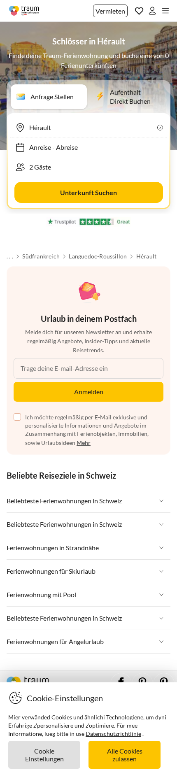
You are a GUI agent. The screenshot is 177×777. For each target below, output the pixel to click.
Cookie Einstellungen (44, 755)
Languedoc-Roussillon (98, 256)
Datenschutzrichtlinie (113, 733)
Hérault (146, 256)
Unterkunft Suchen (88, 192)
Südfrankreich (41, 256)
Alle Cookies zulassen (124, 755)
